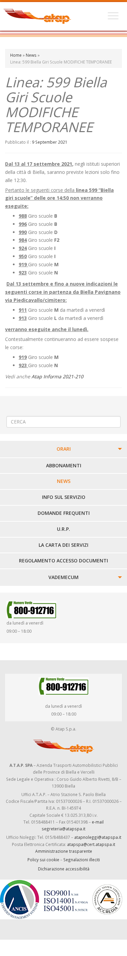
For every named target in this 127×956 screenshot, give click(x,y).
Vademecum (63, 577)
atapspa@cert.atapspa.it (91, 844)
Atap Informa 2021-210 (57, 376)
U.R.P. (63, 529)
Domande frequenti (64, 513)
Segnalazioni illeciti (81, 859)
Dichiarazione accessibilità (63, 868)
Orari (64, 449)
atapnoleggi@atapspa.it (97, 837)
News (31, 55)
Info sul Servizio (63, 497)
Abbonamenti (63, 465)
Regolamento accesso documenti (63, 560)
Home (16, 55)
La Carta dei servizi (63, 545)
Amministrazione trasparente (63, 851)
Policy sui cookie (43, 859)
